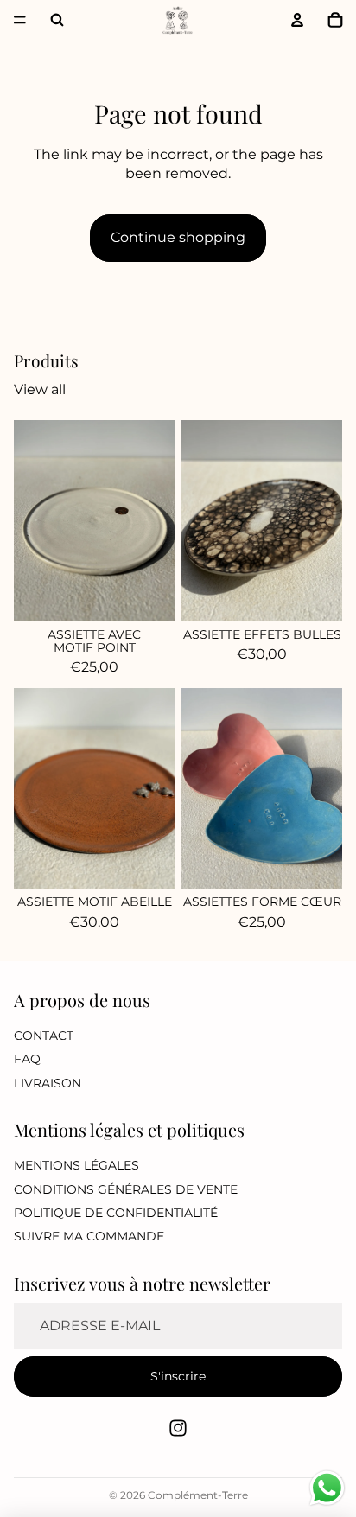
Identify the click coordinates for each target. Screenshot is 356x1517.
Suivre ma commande (89, 1237)
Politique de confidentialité (116, 1213)
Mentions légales (76, 1165)
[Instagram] (178, 1428)
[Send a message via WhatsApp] (327, 1488)
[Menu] (20, 20)
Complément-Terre (198, 1494)
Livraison (47, 1083)
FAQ (27, 1059)
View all (40, 389)
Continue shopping (178, 237)
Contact (43, 1035)
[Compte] (297, 20)
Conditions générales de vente (126, 1189)
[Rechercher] (57, 20)
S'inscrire (178, 1376)
